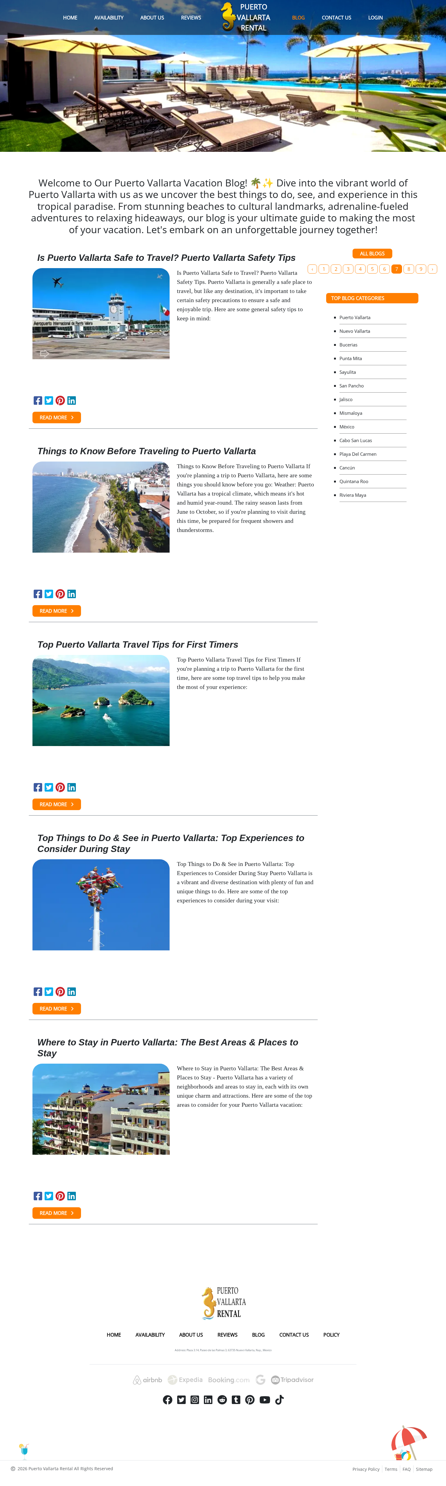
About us (152, 17)
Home (70, 17)
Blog (298, 17)
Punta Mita (351, 358)
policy (331, 1334)
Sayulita (348, 372)
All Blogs (372, 253)
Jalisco (346, 399)
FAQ (407, 1469)
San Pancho (352, 386)
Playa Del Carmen (358, 454)
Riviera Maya (353, 495)
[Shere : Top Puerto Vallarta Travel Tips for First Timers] (38, 787)
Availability (108, 17)
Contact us (336, 17)
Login (375, 17)
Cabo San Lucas (356, 440)
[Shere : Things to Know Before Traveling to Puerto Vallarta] (38, 594)
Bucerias (348, 345)
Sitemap (424, 1469)
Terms (391, 1469)
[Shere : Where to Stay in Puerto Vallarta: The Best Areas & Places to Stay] (38, 1196)
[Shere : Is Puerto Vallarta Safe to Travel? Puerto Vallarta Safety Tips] (38, 400)
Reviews (191, 17)
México (347, 427)
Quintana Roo (354, 481)
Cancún (347, 468)
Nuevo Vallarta (355, 331)
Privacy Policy (366, 1469)
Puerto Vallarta (355, 317)
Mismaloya (351, 413)
